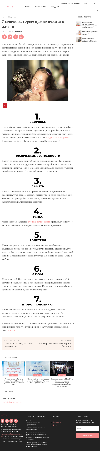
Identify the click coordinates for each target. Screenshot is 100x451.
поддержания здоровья (57, 137)
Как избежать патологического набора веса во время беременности (89, 24)
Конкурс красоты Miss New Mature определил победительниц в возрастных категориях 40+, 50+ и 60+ (62, 382)
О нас (55, 425)
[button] (97, 11)
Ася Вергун (17, 31)
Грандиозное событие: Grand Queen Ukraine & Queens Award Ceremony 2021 (14, 382)
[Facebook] (4, 36)
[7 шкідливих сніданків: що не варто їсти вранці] (78, 32)
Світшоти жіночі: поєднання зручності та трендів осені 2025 (89, 40)
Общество (12, 17)
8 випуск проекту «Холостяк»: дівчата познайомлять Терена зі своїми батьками (36, 444)
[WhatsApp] (21, 36)
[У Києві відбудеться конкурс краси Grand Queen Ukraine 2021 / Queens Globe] (38, 368)
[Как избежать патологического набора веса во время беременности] (78, 24)
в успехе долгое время (39, 221)
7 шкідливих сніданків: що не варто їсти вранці (90, 32)
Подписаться (87, 435)
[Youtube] (16, 421)
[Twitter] (10, 36)
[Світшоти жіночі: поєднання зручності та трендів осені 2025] (78, 39)
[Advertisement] (88, 82)
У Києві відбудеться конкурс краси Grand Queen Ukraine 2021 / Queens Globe (38, 381)
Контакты (57, 422)
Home (4, 17)
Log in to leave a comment (12, 402)
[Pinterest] (15, 36)
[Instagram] (7, 421)
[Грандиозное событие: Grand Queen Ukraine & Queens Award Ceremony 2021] (13, 368)
